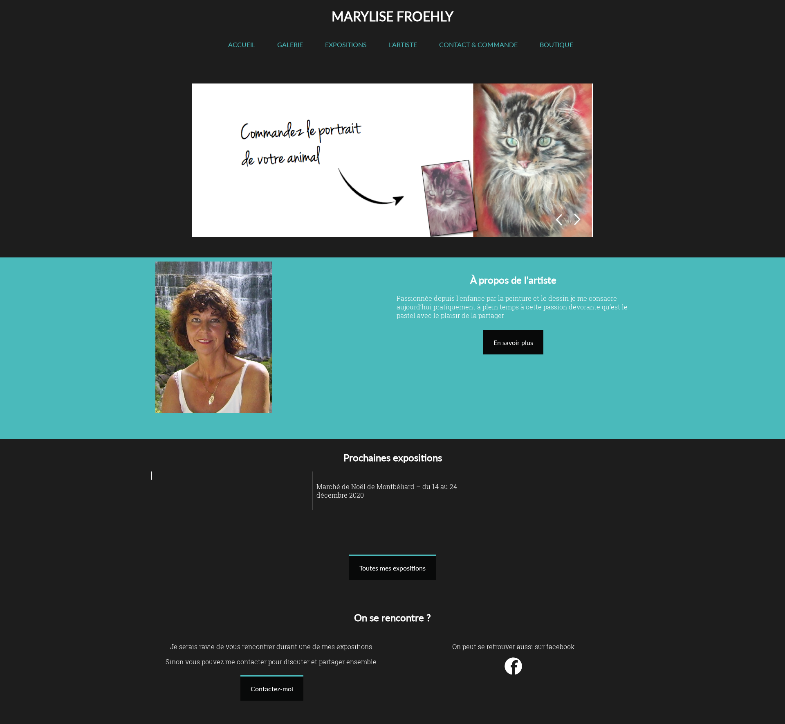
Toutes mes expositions (392, 568)
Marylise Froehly (392, 16)
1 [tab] (210, 218)
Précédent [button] (559, 219)
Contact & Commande (478, 44)
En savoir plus (513, 342)
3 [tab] (232, 218)
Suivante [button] (577, 219)
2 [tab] (221, 218)
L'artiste (403, 44)
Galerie (290, 44)
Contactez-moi (272, 688)
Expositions (346, 44)
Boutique (556, 44)
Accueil (241, 44)
